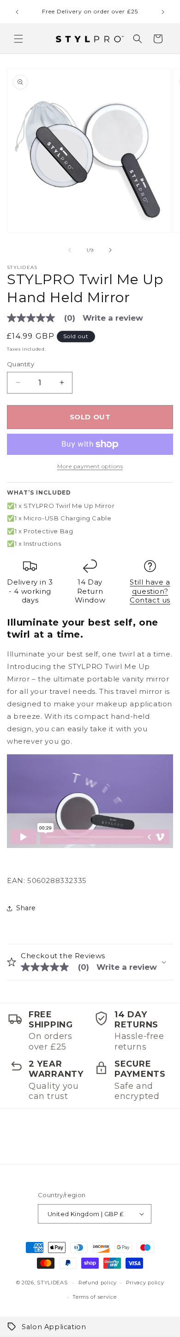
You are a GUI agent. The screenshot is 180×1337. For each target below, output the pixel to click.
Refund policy (97, 1282)
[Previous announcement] (17, 12)
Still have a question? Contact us (150, 591)
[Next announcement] (163, 12)
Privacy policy (145, 1282)
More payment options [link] (90, 466)
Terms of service (94, 1297)
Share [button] (26, 908)
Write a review (113, 318)
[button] (18, 39)
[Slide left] (70, 250)
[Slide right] (110, 250)
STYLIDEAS (52, 1282)
